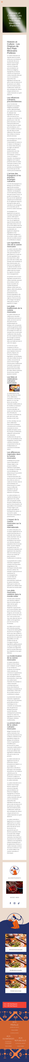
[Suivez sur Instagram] (14, 903)
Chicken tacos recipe (15, 991)
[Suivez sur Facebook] (10, 903)
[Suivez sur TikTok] (18, 903)
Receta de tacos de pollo (15, 949)
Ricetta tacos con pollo (16, 970)
